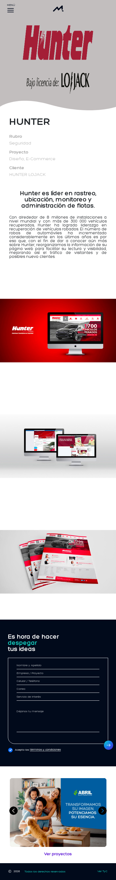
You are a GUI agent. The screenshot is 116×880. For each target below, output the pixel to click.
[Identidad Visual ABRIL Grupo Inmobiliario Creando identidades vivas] (58, 812)
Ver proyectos (58, 854)
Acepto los (38, 749)
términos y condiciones (45, 749)
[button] (13, 810)
